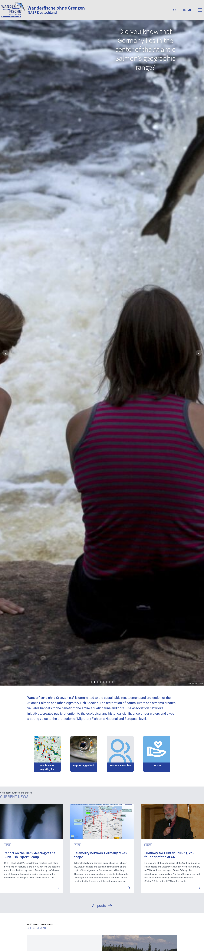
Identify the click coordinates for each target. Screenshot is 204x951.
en (189, 9)
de (184, 9)
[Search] (174, 10)
